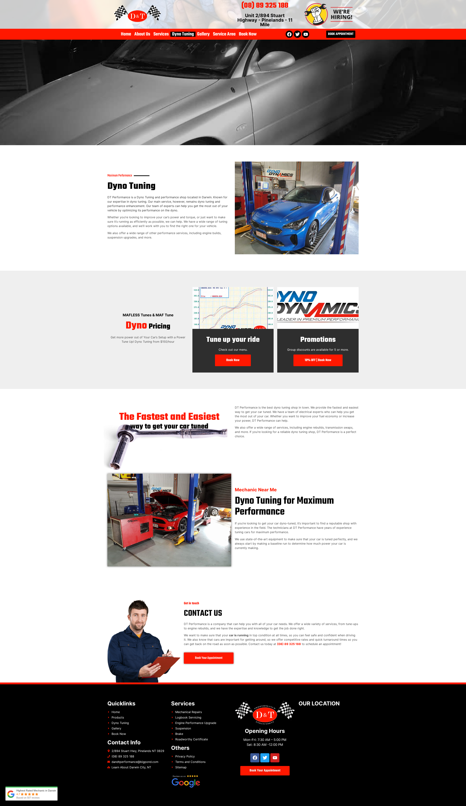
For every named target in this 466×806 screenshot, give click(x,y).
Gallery (203, 34)
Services (161, 34)
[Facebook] (289, 34)
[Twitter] (297, 34)
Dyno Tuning (183, 34)
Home (126, 34)
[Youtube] (305, 34)
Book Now (248, 34)
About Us (142, 34)
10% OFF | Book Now (318, 360)
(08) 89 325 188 (264, 5)
